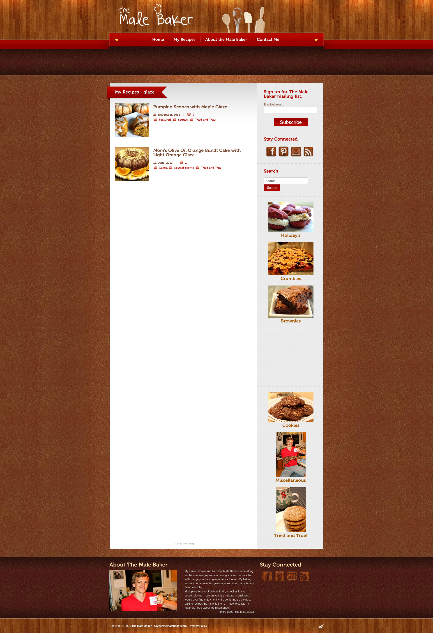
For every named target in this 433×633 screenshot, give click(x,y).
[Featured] (162, 119)
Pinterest (283, 151)
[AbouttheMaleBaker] (226, 39)
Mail (296, 151)
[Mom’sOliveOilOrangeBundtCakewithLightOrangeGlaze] (197, 152)
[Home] (158, 39)
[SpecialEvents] (181, 167)
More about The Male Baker (237, 611)
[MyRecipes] (184, 39)
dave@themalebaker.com (170, 626)
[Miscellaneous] (291, 480)
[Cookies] (290, 425)
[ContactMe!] (269, 39)
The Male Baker (142, 626)
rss (308, 151)
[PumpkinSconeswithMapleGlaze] (190, 107)
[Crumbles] (291, 278)
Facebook (271, 151)
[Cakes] (160, 167)
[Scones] (180, 119)
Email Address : (273, 104)
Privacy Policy (198, 626)
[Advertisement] (286, 357)
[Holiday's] (291, 235)
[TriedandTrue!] (202, 119)
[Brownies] (291, 321)
